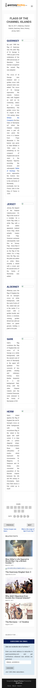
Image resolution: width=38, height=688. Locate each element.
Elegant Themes (18, 681)
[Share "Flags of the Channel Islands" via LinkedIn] (26, 507)
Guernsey (17, 28)
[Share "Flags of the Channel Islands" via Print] (23, 511)
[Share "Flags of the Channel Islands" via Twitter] (11, 507)
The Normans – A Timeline (17, 622)
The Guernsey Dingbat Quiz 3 (18, 572)
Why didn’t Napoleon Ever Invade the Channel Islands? (17, 597)
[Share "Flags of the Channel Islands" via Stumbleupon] (15, 511)
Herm (22, 28)
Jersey (13, 31)
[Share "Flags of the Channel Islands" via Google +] (15, 507)
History (27, 28)
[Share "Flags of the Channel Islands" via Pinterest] (23, 507)
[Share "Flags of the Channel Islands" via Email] (19, 511)
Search (19, 686)
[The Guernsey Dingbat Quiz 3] (19, 568)
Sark (17, 31)
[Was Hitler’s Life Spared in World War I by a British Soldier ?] (19, 548)
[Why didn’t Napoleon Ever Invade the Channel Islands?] (19, 585)
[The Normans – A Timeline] (19, 611)
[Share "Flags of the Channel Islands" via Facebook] (8, 507)
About (14, 686)
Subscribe (10, 668)
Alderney (21, 26)
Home (9, 686)
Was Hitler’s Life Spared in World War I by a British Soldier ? (17, 561)
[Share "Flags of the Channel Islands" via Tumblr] (19, 507)
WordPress (19, 683)
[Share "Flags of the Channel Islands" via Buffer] (30, 507)
